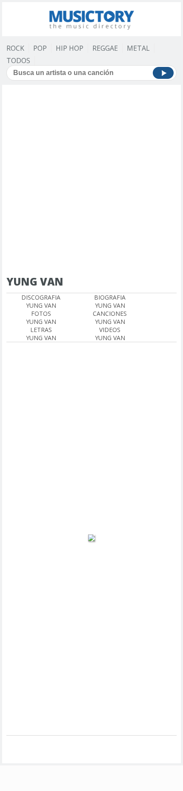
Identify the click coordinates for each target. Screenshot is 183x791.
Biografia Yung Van (110, 301)
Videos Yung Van (110, 334)
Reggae (105, 48)
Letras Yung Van (41, 334)
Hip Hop (69, 48)
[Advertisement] (91, 180)
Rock (15, 48)
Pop (40, 48)
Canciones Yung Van (110, 317)
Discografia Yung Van (40, 301)
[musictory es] (91, 18)
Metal (138, 48)
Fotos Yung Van (41, 317)
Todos (18, 60)
